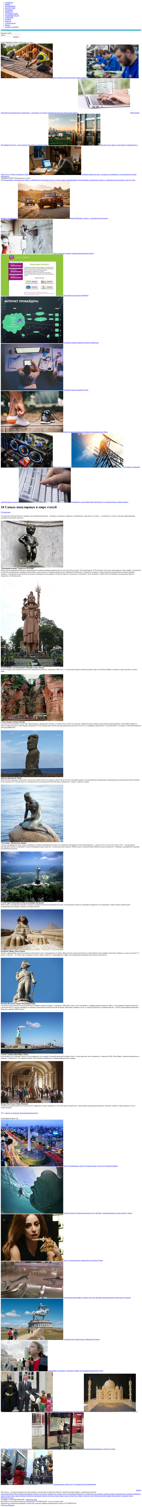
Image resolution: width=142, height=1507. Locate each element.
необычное (137, 1494)
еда (85, 1494)
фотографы (116, 1496)
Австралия (4, 1494)
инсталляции (98, 1494)
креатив (129, 1494)
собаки (80, 1496)
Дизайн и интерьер (12, 27)
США (16, 1494)
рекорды (45, 1496)
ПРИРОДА (9, 12)
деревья (50, 1494)
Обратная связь (31, 1499)
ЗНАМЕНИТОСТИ (12, 16)
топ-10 (92, 1496)
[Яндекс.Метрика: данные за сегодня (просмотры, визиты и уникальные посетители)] (7, 1505)
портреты (30, 1496)
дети (54, 1494)
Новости (8, 21)
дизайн (59, 1494)
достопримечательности (29, 1113)
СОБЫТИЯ (9, 17)
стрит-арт (86, 1496)
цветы (131, 1496)
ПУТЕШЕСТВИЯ (11, 14)
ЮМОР (7, 4)
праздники (37, 1496)
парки (17, 1496)
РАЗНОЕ (8, 19)
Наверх (138, 1490)
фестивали (99, 1496)
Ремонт (7, 25)
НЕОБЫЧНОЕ (10, 6)
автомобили (28, 1494)
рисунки (51, 1496)
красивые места (120, 1494)
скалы (66, 1496)
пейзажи (23, 1496)
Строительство (10, 23)
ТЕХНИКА (9, 10)
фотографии (107, 1496)
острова (7, 1496)
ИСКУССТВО (10, 8)
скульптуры (15, 1113)
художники (124, 1496)
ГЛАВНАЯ (9, 2)
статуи (7, 1113)
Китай (11, 1494)
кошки (112, 1494)
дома (64, 1494)
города (44, 1494)
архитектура (37, 1494)
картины (107, 1494)
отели (13, 1496)
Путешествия (5, 512)
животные (90, 1494)
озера (3, 1496)
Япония (21, 1494)
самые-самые (59, 1496)
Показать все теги (7, 1498)
